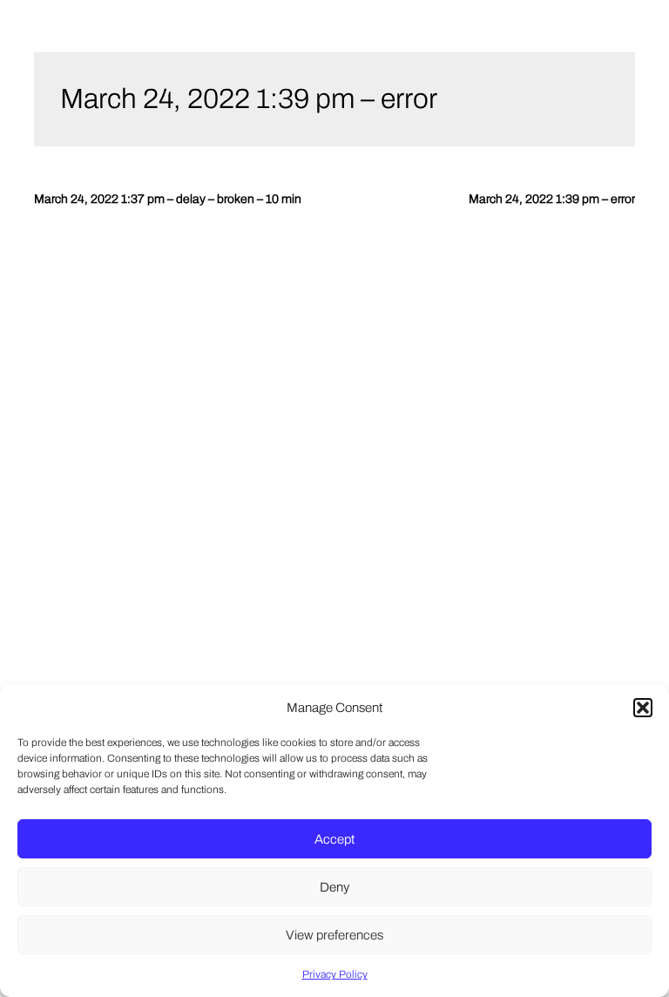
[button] (643, 707)
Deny (334, 887)
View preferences (334, 935)
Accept (334, 839)
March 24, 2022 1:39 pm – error (248, 99)
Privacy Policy (335, 974)
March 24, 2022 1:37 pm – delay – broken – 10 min (167, 199)
